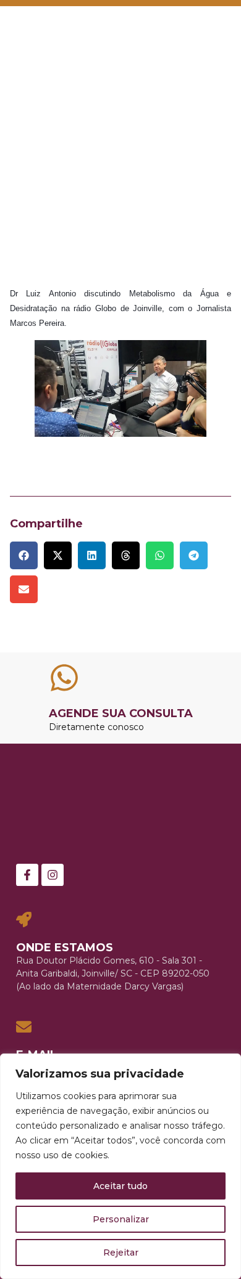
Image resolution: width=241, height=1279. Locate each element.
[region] (120, 1166)
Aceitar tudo (120, 1186)
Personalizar (121, 1219)
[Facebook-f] (27, 875)
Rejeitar (120, 1252)
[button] (214, 28)
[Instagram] (52, 875)
